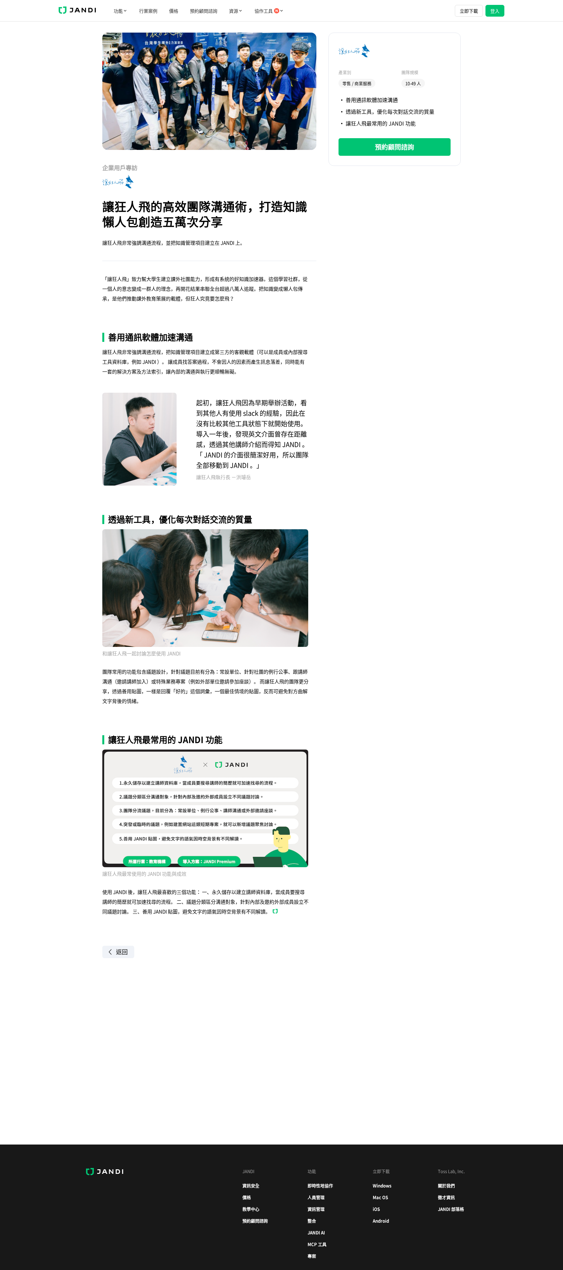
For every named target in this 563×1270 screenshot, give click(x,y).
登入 (494, 10)
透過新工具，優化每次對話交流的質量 (390, 111)
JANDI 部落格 (451, 1209)
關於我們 (446, 1185)
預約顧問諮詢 (203, 10)
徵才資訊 (446, 1197)
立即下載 (469, 10)
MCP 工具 (317, 1244)
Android (381, 1221)
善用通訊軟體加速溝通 (372, 100)
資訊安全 (250, 1185)
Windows (382, 1185)
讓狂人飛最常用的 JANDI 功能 (381, 123)
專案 (312, 1256)
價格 (173, 10)
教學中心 (250, 1209)
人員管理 (316, 1197)
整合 (312, 1221)
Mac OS (380, 1197)
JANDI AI (316, 1232)
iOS (376, 1209)
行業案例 (148, 10)
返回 (122, 952)
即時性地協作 (320, 1185)
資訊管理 (316, 1209)
